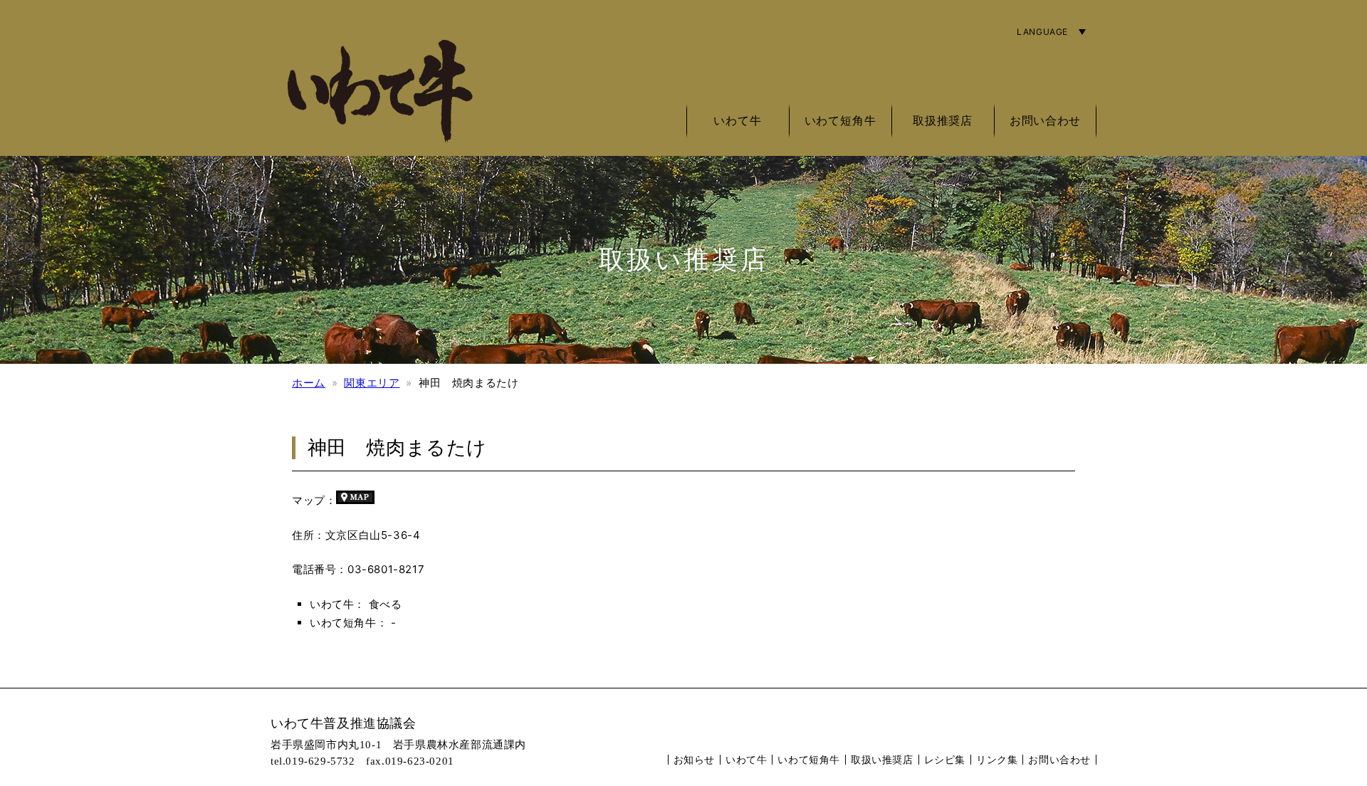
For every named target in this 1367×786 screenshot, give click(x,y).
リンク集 (996, 759)
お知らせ (694, 759)
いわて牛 (746, 759)
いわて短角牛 (808, 759)
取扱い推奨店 (882, 759)
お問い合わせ (1045, 121)
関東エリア (371, 382)
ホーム (308, 382)
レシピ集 (944, 759)
